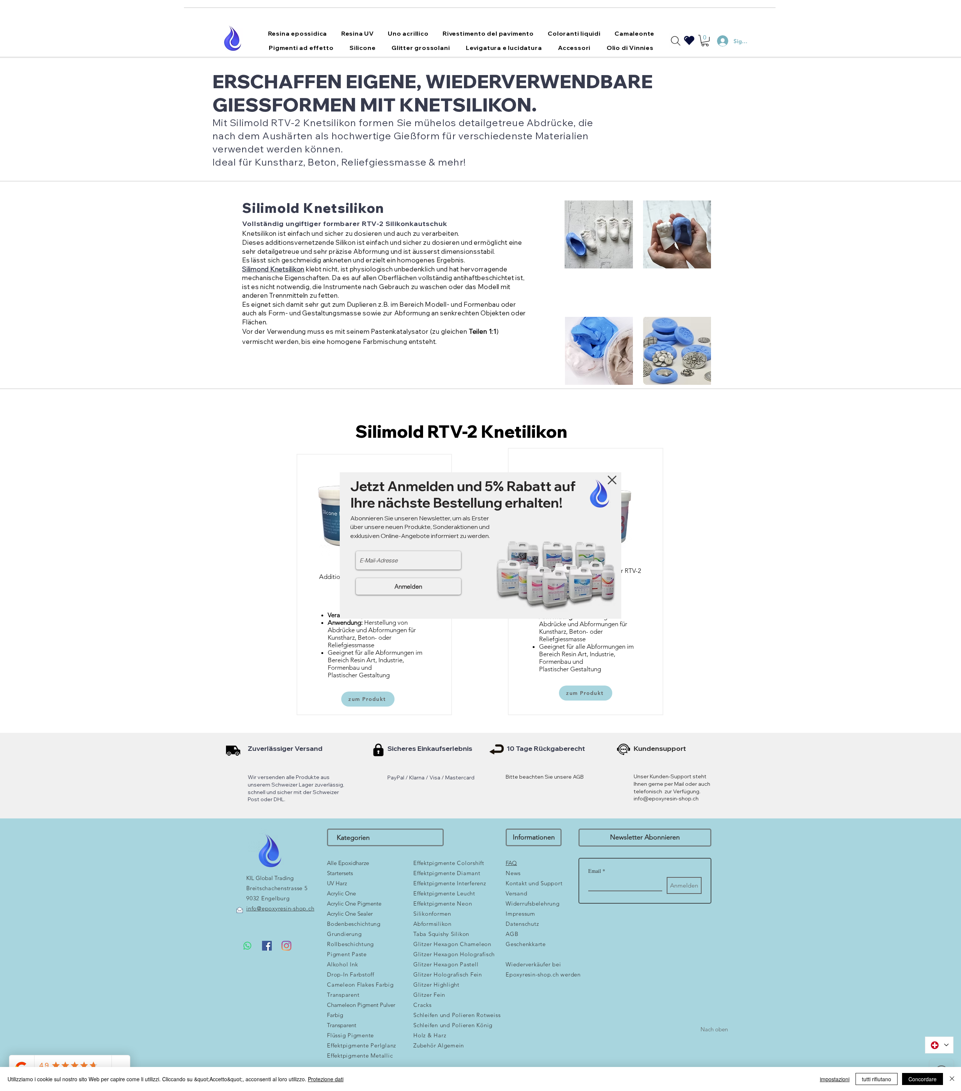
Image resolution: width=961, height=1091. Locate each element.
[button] (612, 480)
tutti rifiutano (876, 1079)
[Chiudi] (951, 1079)
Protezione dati (325, 1079)
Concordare (922, 1079)
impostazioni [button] (835, 1079)
